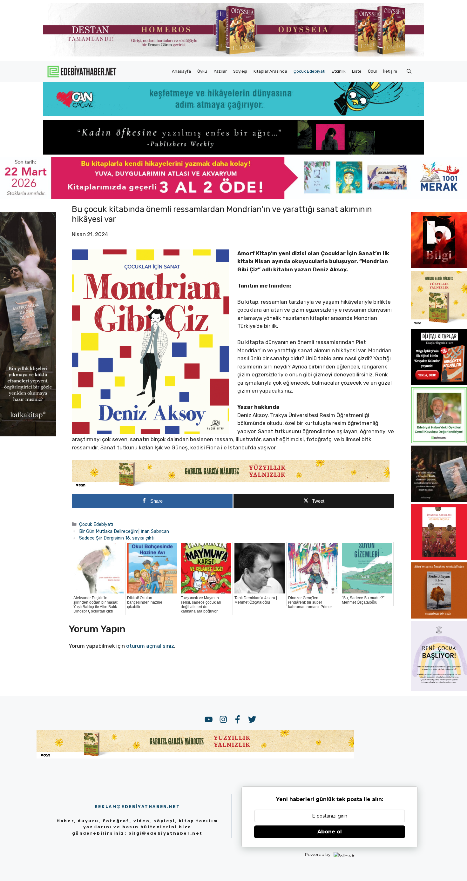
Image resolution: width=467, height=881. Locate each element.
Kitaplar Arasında (270, 71)
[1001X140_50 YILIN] (233, 55)
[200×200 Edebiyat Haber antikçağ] (439, 500)
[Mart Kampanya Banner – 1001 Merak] (233, 197)
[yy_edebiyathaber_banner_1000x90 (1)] (230, 486)
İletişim (390, 71)
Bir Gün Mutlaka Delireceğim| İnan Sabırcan (124, 531)
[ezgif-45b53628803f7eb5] (233, 114)
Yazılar (220, 71)
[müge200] (439, 383)
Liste (357, 71)
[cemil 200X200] (439, 441)
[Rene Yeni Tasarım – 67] (439, 689)
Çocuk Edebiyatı (309, 71)
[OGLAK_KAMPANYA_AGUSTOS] (439, 558)
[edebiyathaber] (233, 152)
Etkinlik (339, 71)
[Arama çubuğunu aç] (409, 71)
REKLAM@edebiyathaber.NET (137, 806)
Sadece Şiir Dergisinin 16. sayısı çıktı (116, 538)
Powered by (317, 854)
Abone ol (329, 832)
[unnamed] (439, 266)
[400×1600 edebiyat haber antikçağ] (28, 434)
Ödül (372, 71)
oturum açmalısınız (150, 646)
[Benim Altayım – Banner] (439, 616)
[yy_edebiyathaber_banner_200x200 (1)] (439, 324)
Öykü (202, 71)
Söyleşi (240, 71)
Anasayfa (181, 71)
